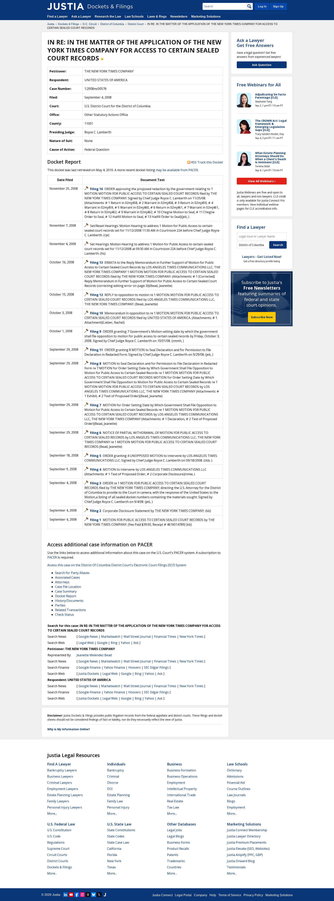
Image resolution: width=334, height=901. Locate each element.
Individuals (116, 764)
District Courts (57, 861)
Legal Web (86, 643)
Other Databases (181, 824)
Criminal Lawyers (59, 782)
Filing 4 (95, 469)
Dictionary (234, 770)
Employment (176, 782)
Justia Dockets (88, 674)
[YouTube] (71, 894)
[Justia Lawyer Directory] (104, 894)
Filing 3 (95, 483)
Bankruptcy (115, 770)
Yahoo (125, 643)
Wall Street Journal (137, 636)
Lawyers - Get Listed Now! (261, 257)
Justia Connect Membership (247, 830)
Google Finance (89, 667)
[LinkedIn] (65, 894)
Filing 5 (95, 456)
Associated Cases (67, 577)
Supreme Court (58, 849)
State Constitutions (121, 830)
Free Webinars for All (259, 84)
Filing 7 (95, 405)
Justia (56, 894)
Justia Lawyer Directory (244, 836)
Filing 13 (96, 262)
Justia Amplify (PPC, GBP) (245, 855)
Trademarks (176, 861)
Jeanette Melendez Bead (94, 655)
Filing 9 (95, 331)
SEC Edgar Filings (156, 667)
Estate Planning (118, 795)
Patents (172, 855)
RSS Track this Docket (206, 162)
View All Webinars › (262, 181)
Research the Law (108, 16)
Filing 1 (95, 520)
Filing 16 (96, 189)
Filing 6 (95, 433)
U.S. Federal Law (61, 824)
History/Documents (69, 600)
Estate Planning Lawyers (65, 795)
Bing (114, 643)
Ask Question (261, 65)
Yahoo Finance (114, 667)
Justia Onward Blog (241, 861)
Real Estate (175, 801)
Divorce (112, 782)
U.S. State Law (119, 824)
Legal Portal (183, 895)
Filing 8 (95, 363)
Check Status (64, 614)
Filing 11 (96, 350)
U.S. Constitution (59, 830)
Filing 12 (96, 295)
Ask (136, 643)
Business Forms (178, 842)
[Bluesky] (93, 894)
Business (174, 764)
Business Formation (181, 770)
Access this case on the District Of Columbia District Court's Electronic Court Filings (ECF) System (116, 565)
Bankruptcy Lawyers (62, 770)
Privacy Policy (253, 895)
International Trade (181, 795)
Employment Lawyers (62, 789)
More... (52, 813)
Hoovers (134, 667)
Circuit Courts (57, 855)
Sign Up (278, 6)
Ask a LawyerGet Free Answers (255, 42)
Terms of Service (229, 895)
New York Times (191, 636)
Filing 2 (95, 511)
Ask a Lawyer (81, 16)
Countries (174, 867)
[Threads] (88, 894)
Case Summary (66, 591)
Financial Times (165, 636)
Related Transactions (70, 610)
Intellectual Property (182, 789)
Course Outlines (238, 789)
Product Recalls (178, 849)
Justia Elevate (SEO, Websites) (248, 849)
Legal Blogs (175, 836)
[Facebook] (76, 894)
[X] (99, 894)
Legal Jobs (174, 830)
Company (200, 895)
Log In (262, 6)
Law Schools (134, 16)
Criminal (113, 776)
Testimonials (236, 867)
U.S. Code (53, 836)
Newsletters (178, 16)
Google (102, 643)
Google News (88, 636)
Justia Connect (162, 895)
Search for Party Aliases (72, 573)
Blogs (231, 801)
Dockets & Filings (59, 867)
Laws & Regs (157, 16)
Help (213, 895)
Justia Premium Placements (246, 842)
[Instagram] (82, 894)
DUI (110, 789)
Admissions (235, 776)
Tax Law (173, 807)
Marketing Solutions (206, 16)
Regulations (56, 842)
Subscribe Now (262, 317)
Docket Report (65, 596)
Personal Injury (118, 807)
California (114, 849)
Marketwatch (110, 636)
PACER (52, 557)
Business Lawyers (60, 776)
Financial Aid (236, 782)
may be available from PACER (177, 170)
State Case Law (118, 842)
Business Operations (182, 776)
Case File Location (68, 587)
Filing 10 (96, 313)
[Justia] (65, 6)
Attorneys (62, 582)
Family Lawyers (58, 801)
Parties (60, 605)
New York (114, 861)
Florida (112, 855)
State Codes (115, 836)
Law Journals (236, 795)
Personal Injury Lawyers (64, 807)
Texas (111, 867)
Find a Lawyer (57, 16)
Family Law (115, 801)
